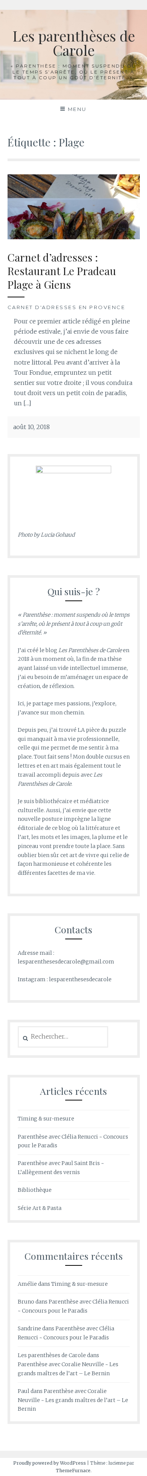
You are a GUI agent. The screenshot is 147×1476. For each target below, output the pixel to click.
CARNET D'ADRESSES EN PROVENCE (67, 307)
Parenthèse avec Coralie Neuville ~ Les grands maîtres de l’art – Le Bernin (73, 1400)
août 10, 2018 (31, 427)
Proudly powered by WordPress (49, 1463)
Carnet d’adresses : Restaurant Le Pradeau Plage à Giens (62, 271)
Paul (23, 1391)
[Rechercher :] (63, 1036)
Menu (77, 109)
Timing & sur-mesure (46, 1118)
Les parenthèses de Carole (73, 43)
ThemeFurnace (73, 1470)
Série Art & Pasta (39, 1208)
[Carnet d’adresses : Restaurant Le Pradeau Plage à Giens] (74, 206)
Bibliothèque (35, 1190)
